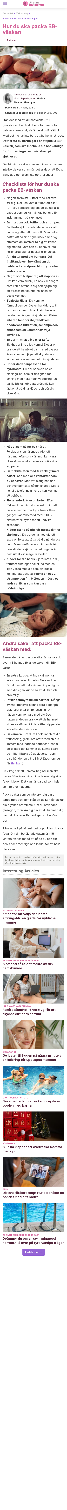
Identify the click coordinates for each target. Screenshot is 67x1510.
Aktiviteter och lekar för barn (21, 960)
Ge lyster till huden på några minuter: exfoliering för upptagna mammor (32, 1058)
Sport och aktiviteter (16, 1098)
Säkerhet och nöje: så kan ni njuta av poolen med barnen (32, 1103)
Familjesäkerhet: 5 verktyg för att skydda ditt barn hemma (29, 1012)
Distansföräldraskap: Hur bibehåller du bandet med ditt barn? (33, 1195)
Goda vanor (9, 1052)
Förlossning (22, 13)
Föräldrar (9, 1143)
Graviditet (8, 13)
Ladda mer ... (33, 1252)
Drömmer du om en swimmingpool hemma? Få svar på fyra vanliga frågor (33, 1241)
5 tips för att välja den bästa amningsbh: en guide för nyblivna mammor (29, 918)
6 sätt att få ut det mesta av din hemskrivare (28, 966)
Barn (5, 1189)
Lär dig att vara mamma (17, 1006)
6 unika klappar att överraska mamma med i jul (32, 1149)
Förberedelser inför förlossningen (20, 18)
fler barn (16, 763)
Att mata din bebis (13, 910)
